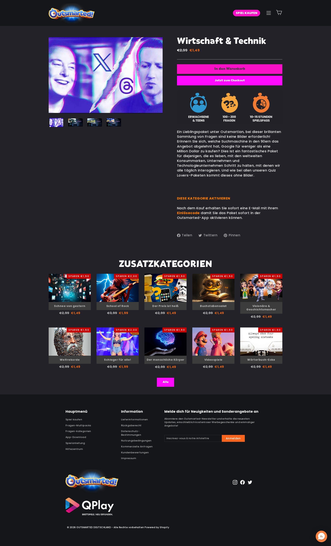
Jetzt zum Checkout (230, 80)
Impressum (128, 458)
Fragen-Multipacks (78, 425)
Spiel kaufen (74, 419)
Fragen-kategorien (78, 431)
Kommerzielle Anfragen (136, 446)
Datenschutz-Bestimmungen (131, 432)
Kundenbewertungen (135, 452)
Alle (166, 382)
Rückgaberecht (131, 425)
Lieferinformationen (134, 419)
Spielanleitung (75, 443)
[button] (321, 536)
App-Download (76, 437)
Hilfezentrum (74, 449)
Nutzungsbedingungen (136, 440)
